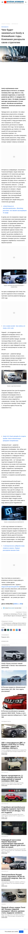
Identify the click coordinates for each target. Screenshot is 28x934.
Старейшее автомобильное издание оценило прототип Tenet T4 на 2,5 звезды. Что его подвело (13, 809)
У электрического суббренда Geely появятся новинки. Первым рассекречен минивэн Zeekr (13, 548)
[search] (26, 2)
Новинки (3, 904)
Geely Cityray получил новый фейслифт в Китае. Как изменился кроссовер (13, 665)
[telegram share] (17, 630)
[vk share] (11, 630)
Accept (21, 931)
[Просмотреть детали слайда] (15, 608)
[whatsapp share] (8, 630)
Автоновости (15, 23)
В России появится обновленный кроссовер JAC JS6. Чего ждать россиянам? (13, 689)
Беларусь (3, 739)
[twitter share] (5, 630)
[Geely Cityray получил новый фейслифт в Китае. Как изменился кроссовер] (14, 654)
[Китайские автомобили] (14, 2)
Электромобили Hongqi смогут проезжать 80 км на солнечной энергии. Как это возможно (13, 877)
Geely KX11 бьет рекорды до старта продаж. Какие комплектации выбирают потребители (14, 438)
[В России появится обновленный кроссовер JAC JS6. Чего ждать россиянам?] (14, 678)
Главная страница (5, 23)
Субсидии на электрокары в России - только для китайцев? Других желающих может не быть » (15, 615)
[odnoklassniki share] (14, 630)
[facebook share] (2, 630)
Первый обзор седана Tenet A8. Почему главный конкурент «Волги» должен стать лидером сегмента (13, 910)
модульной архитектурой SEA (10, 586)
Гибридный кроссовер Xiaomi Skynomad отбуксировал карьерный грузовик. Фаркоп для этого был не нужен (13, 843)
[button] (14, 277)
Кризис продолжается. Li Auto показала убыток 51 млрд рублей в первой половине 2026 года (12, 778)
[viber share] (20, 630)
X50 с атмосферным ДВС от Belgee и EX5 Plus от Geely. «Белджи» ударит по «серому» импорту (13, 745)
